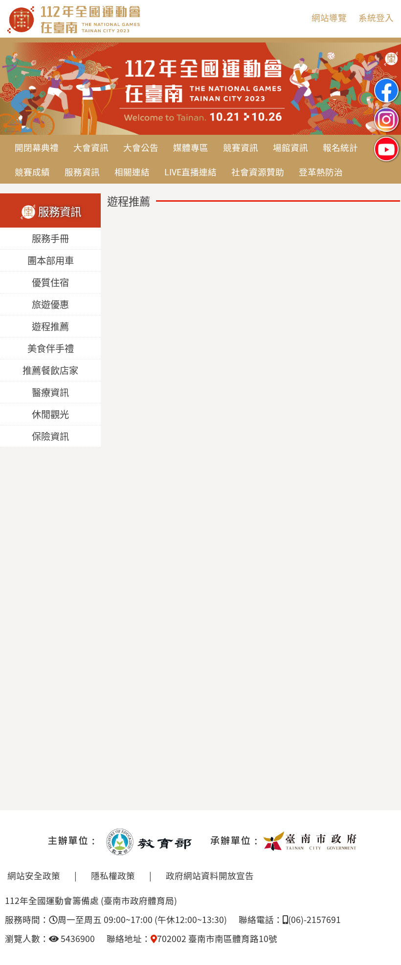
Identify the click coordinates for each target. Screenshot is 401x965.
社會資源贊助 (257, 172)
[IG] (386, 111)
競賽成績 (32, 172)
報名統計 (340, 147)
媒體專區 (190, 147)
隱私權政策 (113, 875)
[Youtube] (386, 141)
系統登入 (376, 17)
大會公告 (140, 147)
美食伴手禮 (50, 349)
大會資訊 (91, 147)
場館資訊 (290, 147)
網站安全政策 (33, 875)
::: (296, 17)
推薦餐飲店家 (50, 371)
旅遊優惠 (50, 305)
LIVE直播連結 (190, 172)
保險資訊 (50, 436)
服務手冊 (50, 239)
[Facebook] (386, 82)
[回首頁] (115, 31)
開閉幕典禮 (37, 147)
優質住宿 (50, 283)
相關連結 (132, 172)
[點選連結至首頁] (200, 47)
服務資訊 (82, 172)
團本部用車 (50, 261)
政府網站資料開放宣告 (210, 875)
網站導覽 (329, 17)
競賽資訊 (240, 147)
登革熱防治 (321, 172)
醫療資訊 (50, 392)
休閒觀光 (50, 414)
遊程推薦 (50, 327)
